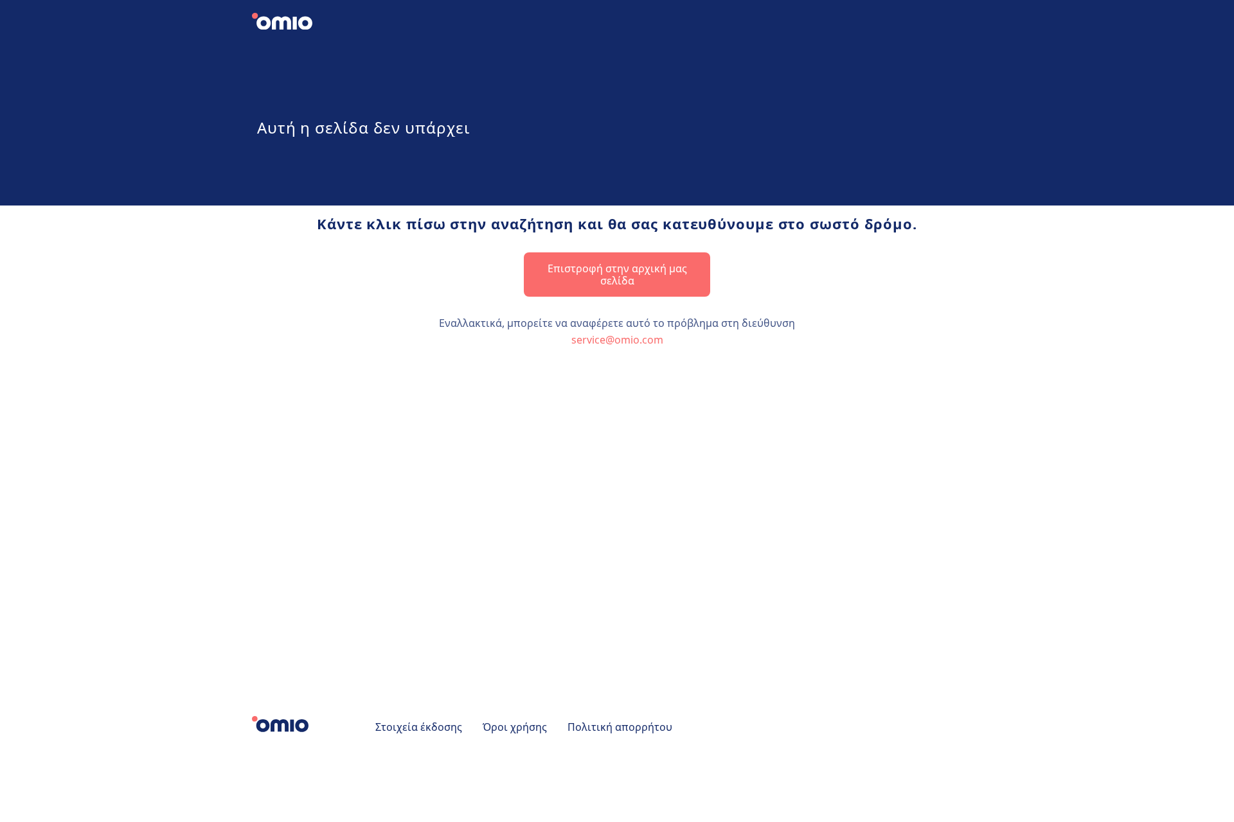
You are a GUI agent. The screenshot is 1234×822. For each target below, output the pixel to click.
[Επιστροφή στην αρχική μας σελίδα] (293, 23)
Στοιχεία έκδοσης (418, 727)
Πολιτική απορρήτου (620, 727)
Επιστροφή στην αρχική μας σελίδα (617, 274)
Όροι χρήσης (515, 727)
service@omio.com (617, 340)
